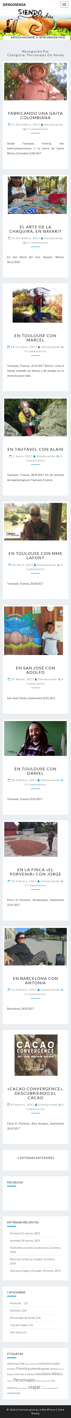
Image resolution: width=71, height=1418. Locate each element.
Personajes (24, 1380)
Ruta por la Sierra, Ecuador (26, 1259)
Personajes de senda (22, 1318)
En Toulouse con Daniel (35, 771)
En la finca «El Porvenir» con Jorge (35, 871)
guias (45, 1369)
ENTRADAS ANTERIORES (36, 1158)
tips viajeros (23, 1388)
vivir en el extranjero (49, 1388)
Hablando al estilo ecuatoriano (29, 1247)
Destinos (15, 1310)
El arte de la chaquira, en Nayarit (35, 229)
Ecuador (55, 1363)
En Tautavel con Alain (35, 449)
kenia (10, 1374)
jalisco (61, 1369)
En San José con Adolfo (35, 670)
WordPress (49, 1409)
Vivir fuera (16, 1332)
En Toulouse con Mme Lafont (36, 555)
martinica (30, 1374)
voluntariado (13, 1393)
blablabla (34, 1364)
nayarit (10, 1381)
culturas (44, 1363)
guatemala (35, 1369)
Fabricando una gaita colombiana (35, 115)
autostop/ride (16, 1363)
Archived (15, 1233)
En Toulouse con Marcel (35, 337)
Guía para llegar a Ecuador (26, 1270)
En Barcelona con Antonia (35, 980)
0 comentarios (37, 128)
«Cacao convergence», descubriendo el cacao (35, 1093)
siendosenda (53, 124)
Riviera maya (41, 1381)
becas (27, 1364)
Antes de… (17, 1303)
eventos (11, 1368)
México (57, 1373)
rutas (48, 1381)
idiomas (54, 1368)
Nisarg (35, 1413)
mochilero (43, 1373)
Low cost (19, 1374)
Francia (21, 1368)
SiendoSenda (14, 4)
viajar (34, 1387)
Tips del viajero (19, 1325)
